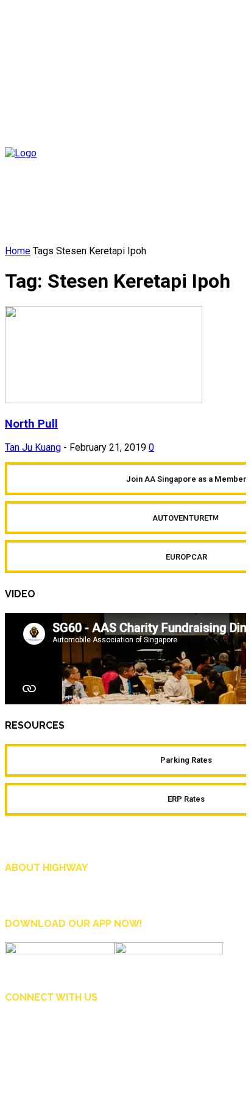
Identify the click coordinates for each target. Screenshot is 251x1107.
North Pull (31, 424)
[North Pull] (103, 400)
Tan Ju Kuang (33, 447)
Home (17, 251)
